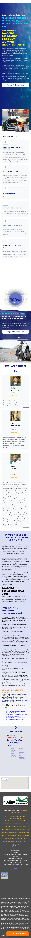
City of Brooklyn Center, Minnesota (15, 711)
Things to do (5, 701)
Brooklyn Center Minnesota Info (14, 713)
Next (18, 870)
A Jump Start (21, 752)
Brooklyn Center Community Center (15, 718)
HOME (7, 816)
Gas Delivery (21, 756)
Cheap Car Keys (22, 749)
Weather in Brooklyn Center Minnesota (16, 714)
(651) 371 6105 (17, 737)
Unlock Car (22, 759)
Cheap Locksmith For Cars (14, 750)
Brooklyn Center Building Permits (15, 719)
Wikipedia (26, 700)
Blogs (15, 868)
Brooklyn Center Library (12, 716)
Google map (12, 701)
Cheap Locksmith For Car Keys (14, 755)
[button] (17, 933)
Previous (13, 870)
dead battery (6, 179)
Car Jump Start (21, 601)
